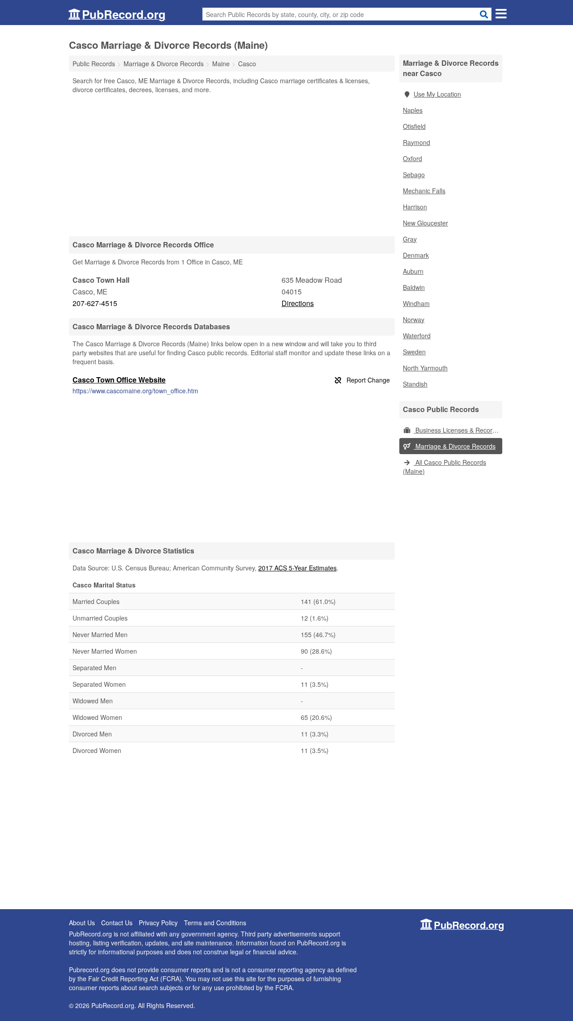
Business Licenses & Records (456, 429)
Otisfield (414, 126)
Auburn (413, 271)
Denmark (416, 255)
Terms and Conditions (215, 922)
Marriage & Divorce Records (455, 446)
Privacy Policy (158, 922)
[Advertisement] (232, 164)
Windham (416, 303)
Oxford (412, 158)
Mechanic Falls (424, 190)
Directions (298, 303)
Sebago (414, 174)
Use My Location (437, 93)
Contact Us (117, 922)
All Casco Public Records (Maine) (444, 467)
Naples (413, 110)
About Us (82, 922)
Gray (410, 238)
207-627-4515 (95, 303)
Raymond (416, 142)
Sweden (414, 351)
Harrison (415, 206)
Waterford (417, 335)
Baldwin (414, 287)
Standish (415, 383)
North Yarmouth (425, 367)
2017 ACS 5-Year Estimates (297, 567)
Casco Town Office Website (119, 379)
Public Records (94, 63)
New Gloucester (425, 222)
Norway (413, 319)
